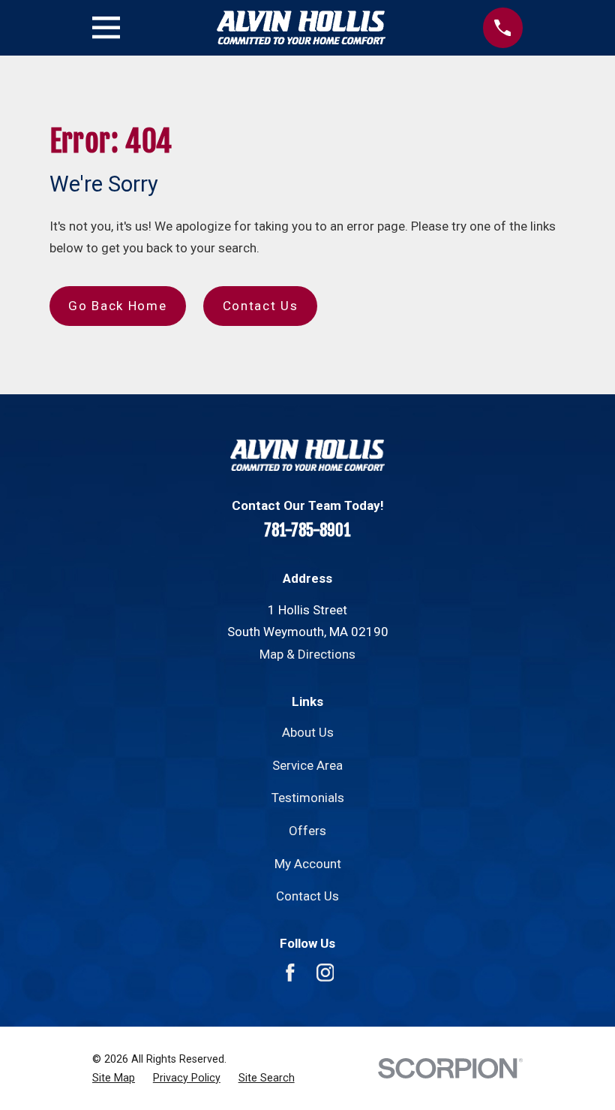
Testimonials (308, 797)
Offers (307, 830)
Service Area (307, 765)
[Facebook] (290, 973)
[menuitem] (113, 1078)
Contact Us (260, 305)
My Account (307, 863)
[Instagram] (325, 973)
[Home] (301, 27)
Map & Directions (308, 654)
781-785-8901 (307, 530)
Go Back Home (117, 305)
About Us (308, 732)
